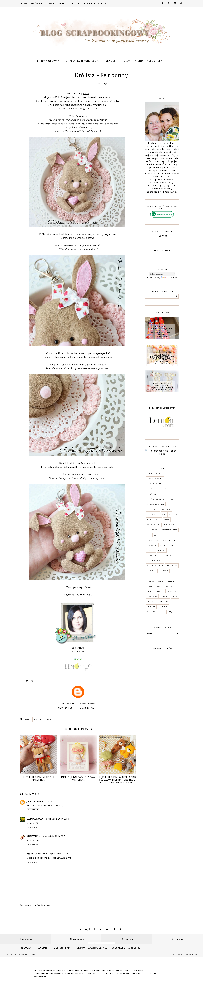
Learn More (154, 974)
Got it (165, 974)
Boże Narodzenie (154, 479)
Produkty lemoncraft (150, 61)
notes (174, 596)
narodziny (152, 596)
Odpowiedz (33, 810)
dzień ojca (166, 555)
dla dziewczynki (168, 540)
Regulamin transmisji (35, 948)
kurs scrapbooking (163, 586)
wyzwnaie (151, 612)
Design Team (62, 948)
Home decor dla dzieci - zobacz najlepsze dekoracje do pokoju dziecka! (162, 387)
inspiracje (163, 571)
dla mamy (151, 545)
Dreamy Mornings (155, 484)
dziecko (161, 550)
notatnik (164, 596)
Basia (27, 719)
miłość (160, 591)
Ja (28, 801)
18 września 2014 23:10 (57, 818)
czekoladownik (170, 525)
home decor (172, 566)
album (170, 499)
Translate (172, 277)
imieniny (151, 571)
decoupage (152, 530)
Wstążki (50, 719)
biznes (162, 514)
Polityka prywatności (93, 3)
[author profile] (78, 691)
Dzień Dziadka (167, 489)
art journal (152, 509)
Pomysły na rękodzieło (80, 61)
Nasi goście (66, 3)
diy (148, 535)
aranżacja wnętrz (155, 504)
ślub (162, 612)
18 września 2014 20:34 (42, 801)
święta (171, 612)
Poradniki (111, 61)
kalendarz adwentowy (157, 576)
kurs (149, 586)
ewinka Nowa (35, 818)
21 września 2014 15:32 (55, 853)
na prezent (172, 591)
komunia (171, 581)
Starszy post (88, 708)
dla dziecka (152, 540)
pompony (38, 719)
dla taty (151, 550)
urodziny (163, 606)
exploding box (153, 560)
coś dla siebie (153, 525)
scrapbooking (166, 601)
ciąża (166, 519)
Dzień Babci (152, 489)
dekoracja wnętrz (169, 530)
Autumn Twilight (155, 473)
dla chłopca (159, 535)
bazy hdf (166, 509)
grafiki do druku (155, 566)
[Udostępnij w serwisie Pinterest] (32, 681)
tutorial (151, 606)
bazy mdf (151, 514)
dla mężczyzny (166, 545)
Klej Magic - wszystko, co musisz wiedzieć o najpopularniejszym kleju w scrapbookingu (162, 331)
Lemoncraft (22, 954)
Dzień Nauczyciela (155, 499)
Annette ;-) (33, 836)
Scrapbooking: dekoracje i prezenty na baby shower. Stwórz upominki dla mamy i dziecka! (162, 359)
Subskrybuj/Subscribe (126, 948)
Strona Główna (31, 3)
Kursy (126, 61)
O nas (50, 3)
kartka (150, 581)
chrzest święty (154, 519)
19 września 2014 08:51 (54, 836)
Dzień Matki (152, 494)
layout (150, 591)
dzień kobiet (152, 555)
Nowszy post (66, 708)
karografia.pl (191, 954)
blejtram (173, 514)
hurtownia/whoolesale (91, 948)
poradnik (151, 601)
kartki (160, 581)
